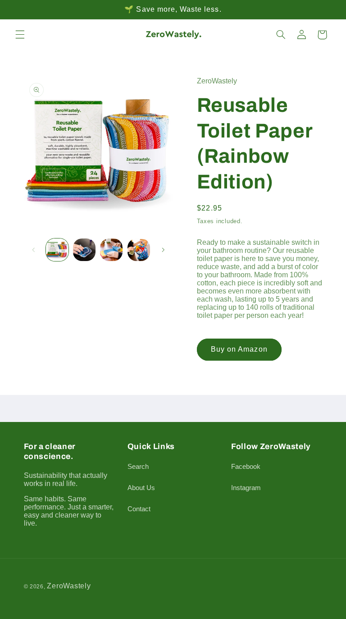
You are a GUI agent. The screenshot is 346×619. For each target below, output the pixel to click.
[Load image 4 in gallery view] (138, 249)
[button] (19, 34)
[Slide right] (163, 250)
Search (138, 466)
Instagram (246, 487)
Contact (138, 509)
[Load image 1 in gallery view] (57, 249)
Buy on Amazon (239, 349)
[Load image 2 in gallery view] (84, 249)
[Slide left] (34, 250)
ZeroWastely (69, 586)
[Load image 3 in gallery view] (111, 249)
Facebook (245, 466)
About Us (141, 487)
